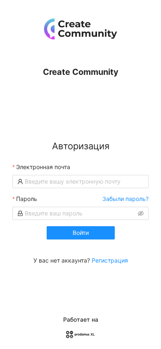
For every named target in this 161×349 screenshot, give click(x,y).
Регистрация (110, 260)
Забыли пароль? (125, 198)
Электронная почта (43, 166)
